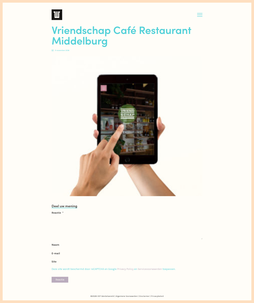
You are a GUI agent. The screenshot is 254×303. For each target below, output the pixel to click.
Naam (55, 244)
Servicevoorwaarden (150, 269)
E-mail (56, 253)
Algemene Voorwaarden (126, 296)
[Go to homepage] (57, 14)
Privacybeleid (157, 296)
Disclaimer (144, 296)
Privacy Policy (125, 269)
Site (54, 261)
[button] (199, 14)
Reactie (57, 212)
